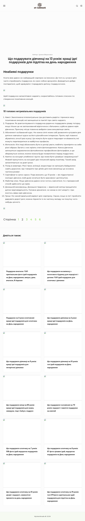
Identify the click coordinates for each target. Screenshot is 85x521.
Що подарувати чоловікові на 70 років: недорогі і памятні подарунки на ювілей (62, 408)
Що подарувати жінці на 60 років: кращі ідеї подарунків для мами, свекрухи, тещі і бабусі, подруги (20, 408)
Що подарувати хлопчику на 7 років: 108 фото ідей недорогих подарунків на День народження (21, 451)
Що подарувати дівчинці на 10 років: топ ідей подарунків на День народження (62, 364)
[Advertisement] (42, 32)
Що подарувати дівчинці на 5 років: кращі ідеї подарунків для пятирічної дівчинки (21, 364)
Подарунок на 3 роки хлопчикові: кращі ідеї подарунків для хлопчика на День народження (21, 321)
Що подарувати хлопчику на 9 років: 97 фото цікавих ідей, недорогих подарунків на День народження (62, 451)
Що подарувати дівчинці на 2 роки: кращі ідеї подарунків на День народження (62, 321)
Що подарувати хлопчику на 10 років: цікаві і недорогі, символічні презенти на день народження (22, 495)
